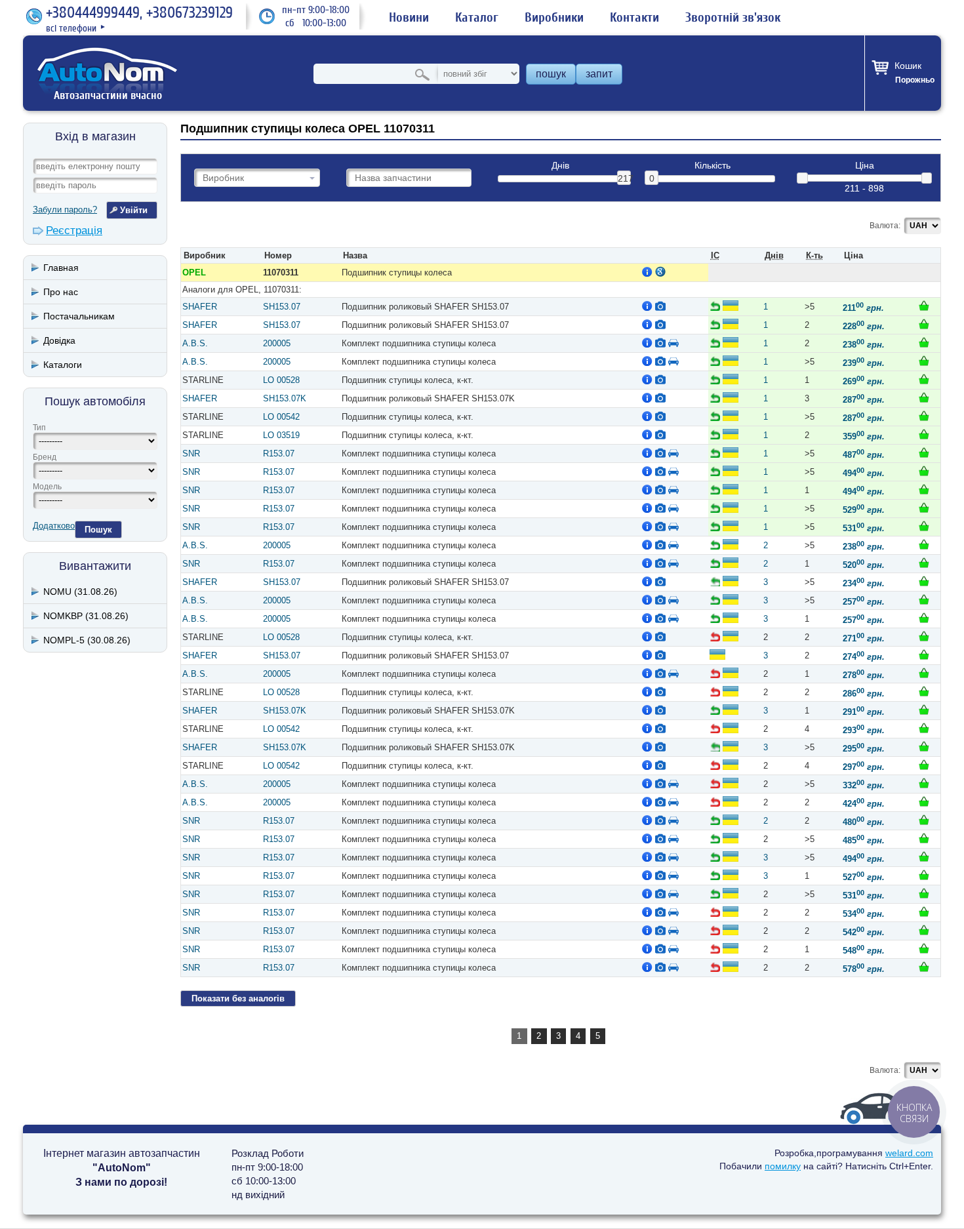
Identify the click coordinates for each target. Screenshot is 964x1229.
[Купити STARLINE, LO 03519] (924, 434)
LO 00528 (281, 380)
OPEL (194, 272)
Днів (560, 166)
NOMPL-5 (87, 640)
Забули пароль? (65, 209)
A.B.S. (195, 343)
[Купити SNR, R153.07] (924, 452)
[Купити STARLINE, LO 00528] (924, 379)
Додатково (54, 526)
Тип (39, 427)
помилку (783, 1166)
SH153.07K (284, 398)
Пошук (98, 529)
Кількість (712, 166)
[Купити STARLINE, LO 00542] (924, 416)
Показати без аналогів (238, 998)
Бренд (44, 457)
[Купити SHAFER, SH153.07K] (924, 397)
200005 (277, 343)
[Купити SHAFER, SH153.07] (924, 305)
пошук (551, 73)
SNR (191, 453)
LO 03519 (281, 435)
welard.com (909, 1153)
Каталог (476, 18)
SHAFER (199, 307)
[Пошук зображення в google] (660, 271)
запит (599, 73)
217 (624, 178)
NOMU (80, 591)
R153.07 (278, 453)
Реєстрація (74, 230)
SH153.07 (281, 307)
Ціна (864, 166)
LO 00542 (281, 417)
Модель (47, 486)
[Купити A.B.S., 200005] (924, 342)
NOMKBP (86, 616)
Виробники (554, 18)
